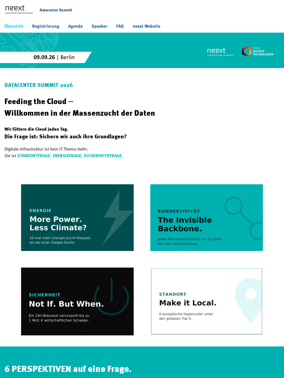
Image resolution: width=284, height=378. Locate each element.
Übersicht (13, 26)
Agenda (75, 26)
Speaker (99, 26)
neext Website (146, 26)
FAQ (120, 26)
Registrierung (45, 26)
